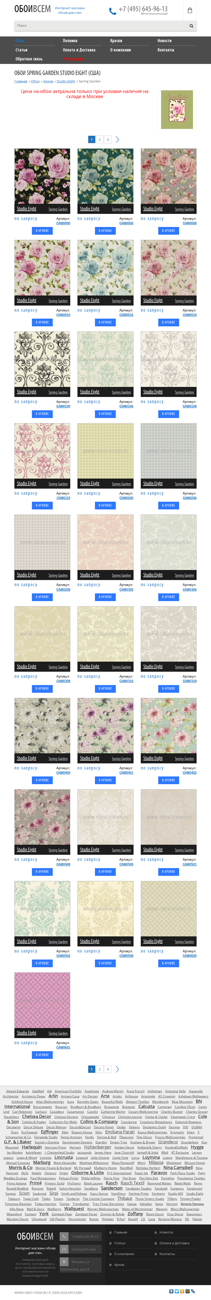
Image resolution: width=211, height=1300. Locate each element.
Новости (166, 1232)
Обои (32, 9)
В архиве (42, 231)
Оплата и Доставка (174, 1243)
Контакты (167, 1253)
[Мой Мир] (187, 1291)
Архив (48, 81)
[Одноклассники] (182, 1291)
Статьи (119, 1243)
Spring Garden (58, 209)
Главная (20, 81)
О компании (124, 1253)
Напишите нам (84, 1249)
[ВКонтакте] (171, 1291)
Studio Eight (66, 81)
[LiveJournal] (193, 1291)
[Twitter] (177, 1291)
